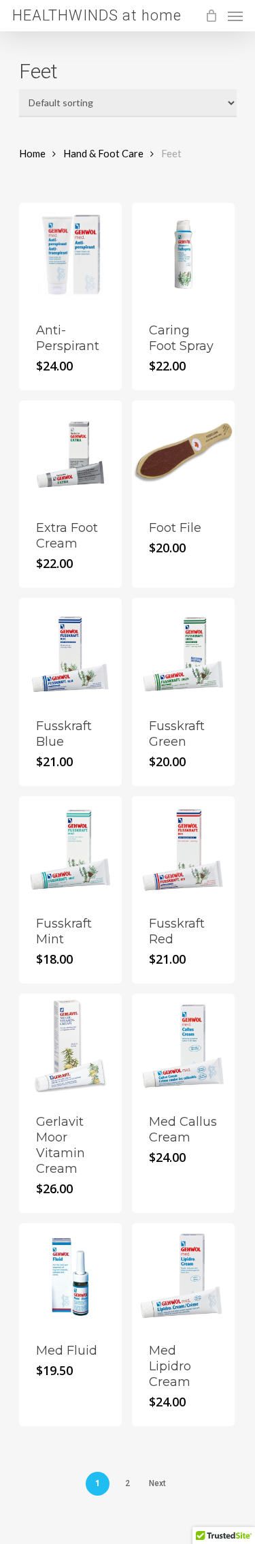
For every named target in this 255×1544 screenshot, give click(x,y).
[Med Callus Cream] (183, 1045)
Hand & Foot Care (103, 153)
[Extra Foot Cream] (70, 451)
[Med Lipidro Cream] (183, 1274)
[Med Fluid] (70, 1274)
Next (157, 1483)
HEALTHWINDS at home (97, 15)
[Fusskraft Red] (183, 847)
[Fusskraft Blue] (70, 649)
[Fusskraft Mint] (70, 847)
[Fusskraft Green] (183, 649)
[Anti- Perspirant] (70, 254)
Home (32, 153)
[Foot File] (183, 451)
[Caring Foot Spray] (183, 254)
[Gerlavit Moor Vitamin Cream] (70, 1045)
